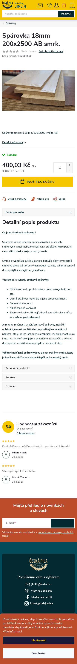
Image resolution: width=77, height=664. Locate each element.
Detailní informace (12, 142)
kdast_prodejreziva (41, 603)
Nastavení (38, 640)
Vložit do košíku (41, 182)
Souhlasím (38, 653)
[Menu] (72, 5)
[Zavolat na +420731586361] (49, 5)
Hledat (66, 13)
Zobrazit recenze (25, 433)
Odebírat (62, 523)
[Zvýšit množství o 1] (69, 165)
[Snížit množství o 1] (69, 170)
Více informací (12, 631)
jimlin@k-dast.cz (41, 584)
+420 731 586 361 (41, 591)
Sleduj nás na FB (41, 597)
